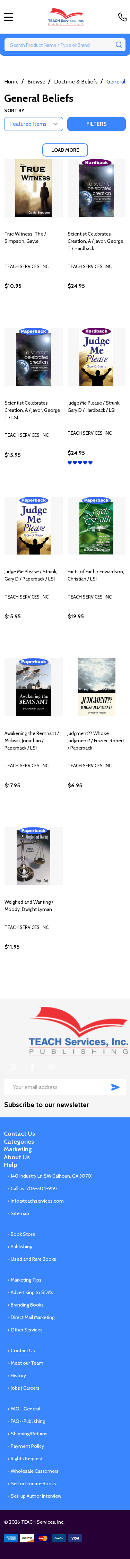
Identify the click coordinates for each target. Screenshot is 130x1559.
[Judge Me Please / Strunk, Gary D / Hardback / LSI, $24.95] (97, 357)
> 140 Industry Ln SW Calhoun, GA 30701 (50, 1176)
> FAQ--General (23, 1409)
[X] (13, 1067)
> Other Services (25, 1330)
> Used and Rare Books (31, 1259)
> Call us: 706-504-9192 (32, 1188)
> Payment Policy (25, 1446)
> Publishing (19, 1246)
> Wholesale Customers (33, 1471)
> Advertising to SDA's (30, 1292)
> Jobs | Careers (23, 1388)
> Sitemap (18, 1213)
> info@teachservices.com (35, 1201)
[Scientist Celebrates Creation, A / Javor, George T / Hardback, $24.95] (97, 188)
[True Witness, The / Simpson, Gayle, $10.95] (34, 188)
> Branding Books (25, 1305)
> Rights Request (25, 1458)
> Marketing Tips (24, 1280)
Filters (96, 124)
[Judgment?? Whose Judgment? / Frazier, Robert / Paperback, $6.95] (97, 687)
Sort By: (14, 110)
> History (16, 1375)
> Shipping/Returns (27, 1433)
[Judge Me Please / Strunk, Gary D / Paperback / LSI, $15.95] (34, 526)
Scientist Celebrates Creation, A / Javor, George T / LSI (32, 410)
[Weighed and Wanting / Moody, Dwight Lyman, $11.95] (34, 856)
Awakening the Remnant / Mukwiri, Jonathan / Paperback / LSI (32, 740)
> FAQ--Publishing (26, 1421)
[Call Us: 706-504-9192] (124, 17)
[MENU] (8, 16)
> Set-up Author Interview (34, 1496)
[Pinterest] (51, 1067)
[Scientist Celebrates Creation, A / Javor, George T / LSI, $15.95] (34, 357)
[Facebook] (32, 1067)
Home (11, 81)
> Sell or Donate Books (31, 1483)
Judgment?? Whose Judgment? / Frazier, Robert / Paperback (96, 740)
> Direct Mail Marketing (30, 1317)
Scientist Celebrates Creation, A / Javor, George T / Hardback (95, 241)
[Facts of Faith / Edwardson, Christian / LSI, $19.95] (97, 526)
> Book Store (21, 1234)
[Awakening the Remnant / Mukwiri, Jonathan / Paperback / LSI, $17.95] (34, 687)
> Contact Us (21, 1350)
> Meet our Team (25, 1363)
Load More (65, 150)
